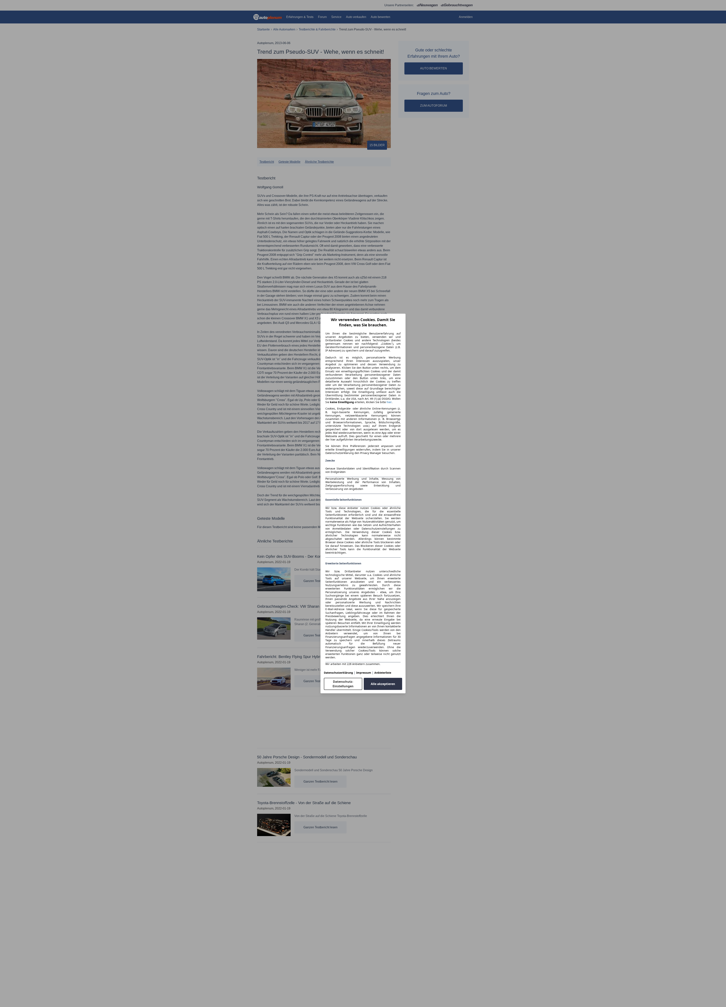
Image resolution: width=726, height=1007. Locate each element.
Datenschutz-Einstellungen (343, 684)
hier (389, 402)
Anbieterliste (382, 672)
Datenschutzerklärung (338, 672)
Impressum (363, 672)
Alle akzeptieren (383, 684)
